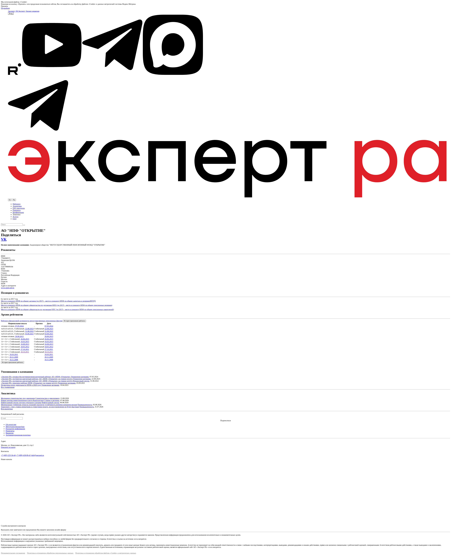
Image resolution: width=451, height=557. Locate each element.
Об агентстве (11, 425)
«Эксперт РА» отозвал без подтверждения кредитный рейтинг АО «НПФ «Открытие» (36, 377)
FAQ (14, 219)
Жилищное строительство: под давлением (18, 398)
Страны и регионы (51, 400)
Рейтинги (16, 204)
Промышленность (85, 405)
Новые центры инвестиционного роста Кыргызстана (22, 400)
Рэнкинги (17, 210)
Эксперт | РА (13, 11)
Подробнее (5, 8)
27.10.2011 (25, 349)
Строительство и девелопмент (47, 398)
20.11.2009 (14, 357)
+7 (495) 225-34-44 (8, 455)
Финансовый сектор (81, 381)
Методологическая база (15, 427)
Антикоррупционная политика (18, 435)
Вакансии (10, 433)
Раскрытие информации (15, 429)
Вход (11, 13)
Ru (14, 200)
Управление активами (80, 377)
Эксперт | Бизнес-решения (28, 11)
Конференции (18, 212)
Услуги (15, 217)
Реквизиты (10, 431)
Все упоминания (7, 387)
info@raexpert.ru (37, 455)
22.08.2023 (29, 329)
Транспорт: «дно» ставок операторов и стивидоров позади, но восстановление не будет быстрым (40, 407)
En (10, 200)
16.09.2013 (25, 344)
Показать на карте (8, 447)
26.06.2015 (19, 336)
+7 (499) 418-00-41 (23, 455)
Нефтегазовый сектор (50, 403)
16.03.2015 (25, 342)
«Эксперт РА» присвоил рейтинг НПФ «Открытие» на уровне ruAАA (29, 383)
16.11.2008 (14, 360)
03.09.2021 (29, 334)
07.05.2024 (19, 326)
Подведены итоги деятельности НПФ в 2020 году (21, 385)
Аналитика (17, 206)
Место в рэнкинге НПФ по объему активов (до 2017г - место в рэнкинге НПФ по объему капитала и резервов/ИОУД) (48, 301)
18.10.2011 (25, 352)
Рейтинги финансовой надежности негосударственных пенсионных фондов (31, 321)
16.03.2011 (14, 355)
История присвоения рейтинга (74, 321)
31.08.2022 (29, 331)
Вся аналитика (7, 409)
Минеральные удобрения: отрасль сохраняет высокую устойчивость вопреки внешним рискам (39, 405)
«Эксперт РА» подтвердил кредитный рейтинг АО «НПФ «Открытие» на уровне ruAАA (37, 379)
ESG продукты (19, 208)
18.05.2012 (25, 347)
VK (4, 239)
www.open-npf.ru (7, 288)
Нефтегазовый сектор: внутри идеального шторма (21, 403)
